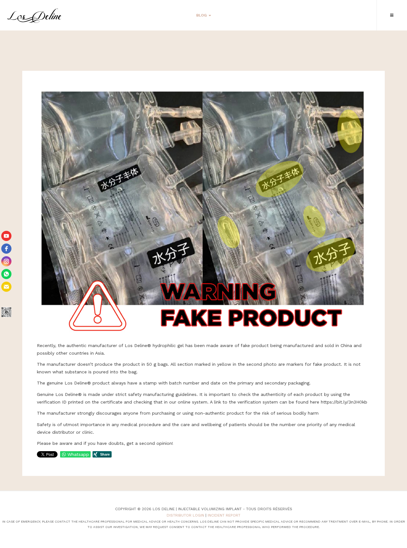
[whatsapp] (6, 274)
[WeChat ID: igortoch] (6, 312)
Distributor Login (185, 515)
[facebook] (6, 249)
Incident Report (224, 515)
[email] (6, 287)
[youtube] (6, 236)
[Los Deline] (34, 16)
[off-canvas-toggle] (391, 15)
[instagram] (6, 261)
